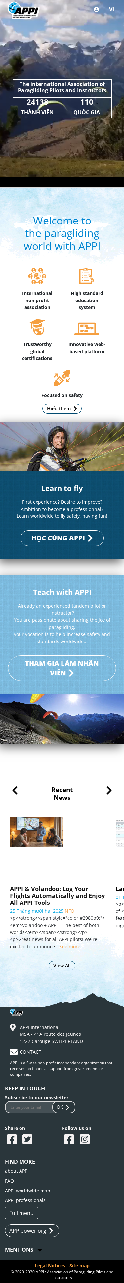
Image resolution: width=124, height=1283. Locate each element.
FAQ (9, 1181)
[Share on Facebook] (13, 1140)
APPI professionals (25, 1200)
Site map (79, 1265)
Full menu (21, 1213)
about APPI (17, 1171)
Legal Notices (50, 1265)
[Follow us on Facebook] (70, 1140)
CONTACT (30, 1052)
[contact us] (14, 1053)
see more (39, 925)
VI (111, 9)
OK (60, 1107)
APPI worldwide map (27, 1191)
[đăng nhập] (97, 9)
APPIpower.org (27, 1230)
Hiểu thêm (59, 409)
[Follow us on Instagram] (85, 1140)
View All (62, 965)
